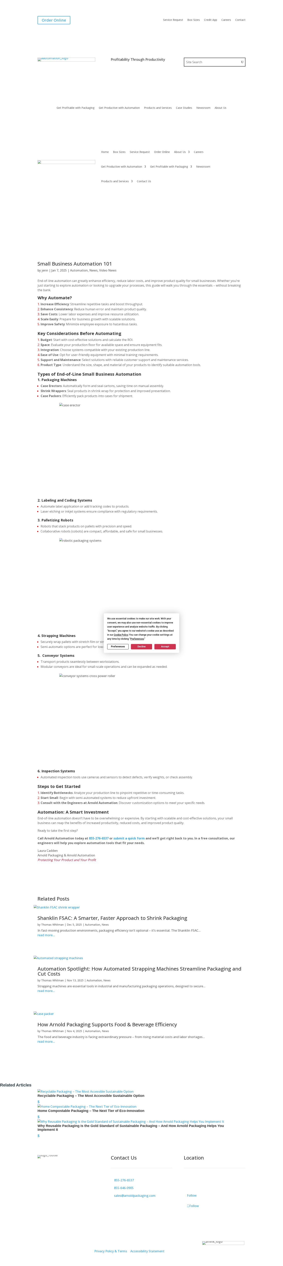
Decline (141, 646)
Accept (165, 646)
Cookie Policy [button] (121, 634)
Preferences (118, 646)
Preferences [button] (137, 639)
